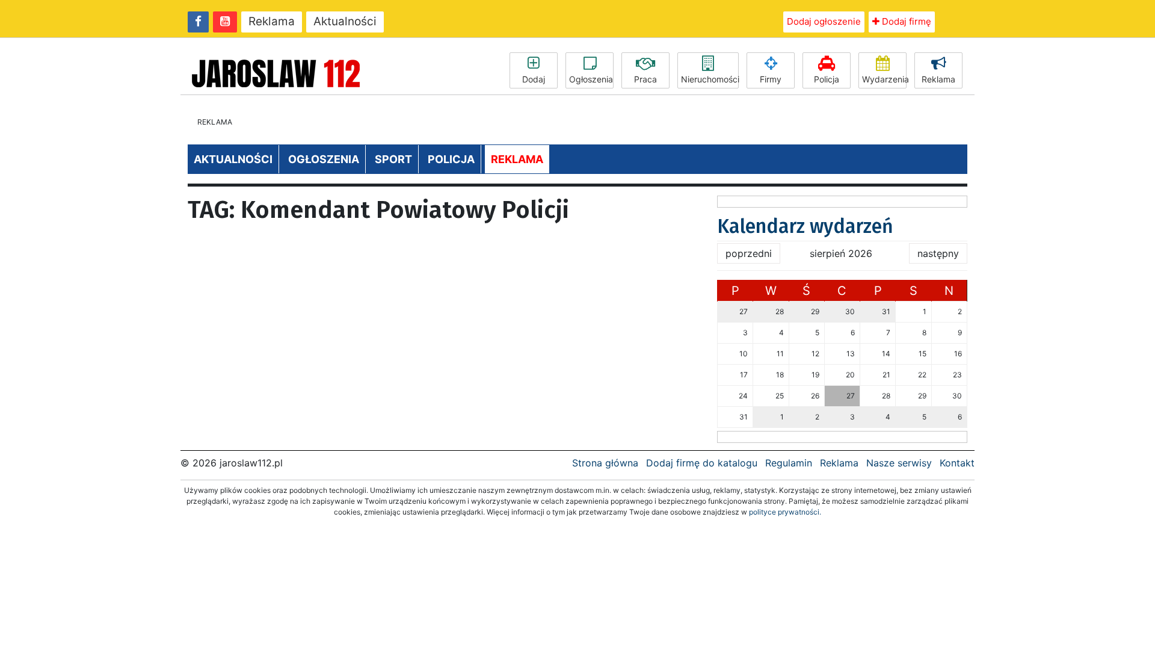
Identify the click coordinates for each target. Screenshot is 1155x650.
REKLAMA (517, 159)
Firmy (770, 79)
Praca (645, 79)
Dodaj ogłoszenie (824, 21)
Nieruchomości (710, 79)
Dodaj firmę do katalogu (701, 463)
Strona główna (605, 463)
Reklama (271, 21)
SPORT (393, 159)
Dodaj (533, 79)
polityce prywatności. (785, 511)
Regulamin (788, 463)
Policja (826, 79)
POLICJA (451, 159)
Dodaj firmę (905, 21)
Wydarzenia (884, 79)
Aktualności (345, 21)
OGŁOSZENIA (323, 159)
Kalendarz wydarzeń (805, 226)
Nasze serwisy (899, 463)
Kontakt (957, 463)
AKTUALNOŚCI (233, 159)
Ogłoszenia (591, 79)
